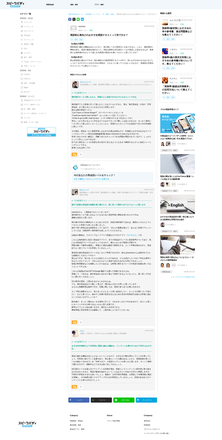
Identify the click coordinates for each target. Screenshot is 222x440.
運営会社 (147, 421)
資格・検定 (74, 4)
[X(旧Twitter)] (74, 19)
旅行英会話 (131, 235)
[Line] (78, 19)
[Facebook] (69, 19)
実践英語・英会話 (76, 421)
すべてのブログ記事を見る (184, 277)
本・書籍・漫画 (108, 14)
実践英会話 (50, 4)
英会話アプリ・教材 (77, 429)
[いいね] (74, 154)
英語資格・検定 (75, 425)
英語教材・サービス (93, 14)
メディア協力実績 (113, 421)
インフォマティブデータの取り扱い (157, 433)
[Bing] (82, 19)
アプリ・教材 (99, 4)
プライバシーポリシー (152, 429)
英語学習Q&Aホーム (75, 14)
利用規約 (147, 425)
